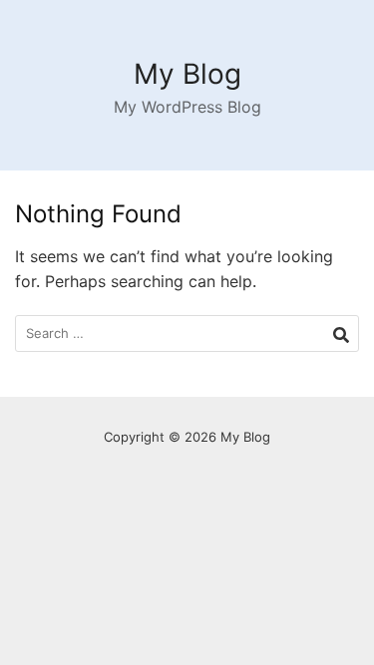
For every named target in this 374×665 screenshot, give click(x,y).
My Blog (187, 74)
